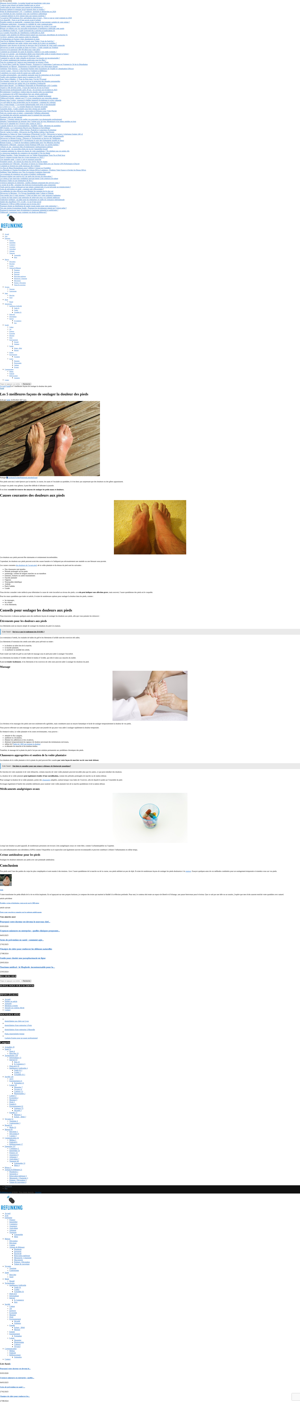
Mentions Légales (11, 1006)
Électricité (16, 274)
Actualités (9, 1047)
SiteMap (38, 1192)
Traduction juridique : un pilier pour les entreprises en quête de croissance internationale (32, 200)
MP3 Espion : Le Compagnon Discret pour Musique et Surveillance (25, 128)
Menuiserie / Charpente (20, 278)
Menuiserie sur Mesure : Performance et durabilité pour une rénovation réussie (29, 66)
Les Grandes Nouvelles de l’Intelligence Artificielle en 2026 (22, 33)
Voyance (16, 367)
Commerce (12, 245)
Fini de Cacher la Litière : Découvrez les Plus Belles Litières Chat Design (27, 132)
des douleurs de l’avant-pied (26, 565)
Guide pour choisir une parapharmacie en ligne (22, 958)
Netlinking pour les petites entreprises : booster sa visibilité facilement (25, 96)
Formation (17, 357)
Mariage (16, 350)
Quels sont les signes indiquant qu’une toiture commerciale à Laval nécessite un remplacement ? (35, 187)
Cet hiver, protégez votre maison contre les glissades (19, 37)
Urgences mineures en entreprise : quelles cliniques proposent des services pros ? (30, 183)
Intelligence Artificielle (15, 306)
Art (10, 329)
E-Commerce (17, 321)
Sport (10, 297)
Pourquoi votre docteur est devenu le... (15, 1369)
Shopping (16, 361)
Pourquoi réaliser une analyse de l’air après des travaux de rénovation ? (26, 176)
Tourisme (12, 289)
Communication (9, 369)
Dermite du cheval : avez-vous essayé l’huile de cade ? (20, 56)
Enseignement (13, 354)
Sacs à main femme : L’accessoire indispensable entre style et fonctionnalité (28, 105)
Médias (11, 371)
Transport (12, 253)
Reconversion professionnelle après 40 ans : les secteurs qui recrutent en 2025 (28, 90)
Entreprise (7, 238)
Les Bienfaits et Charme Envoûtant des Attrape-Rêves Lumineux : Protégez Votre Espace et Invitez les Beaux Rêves (43, 170)
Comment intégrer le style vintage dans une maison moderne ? (23, 16)
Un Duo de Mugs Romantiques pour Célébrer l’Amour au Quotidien (25, 168)
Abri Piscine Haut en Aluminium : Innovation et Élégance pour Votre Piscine (28, 111)
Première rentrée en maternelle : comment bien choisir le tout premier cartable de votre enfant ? (35, 22)
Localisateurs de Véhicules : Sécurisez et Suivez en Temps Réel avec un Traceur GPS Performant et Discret (39, 164)
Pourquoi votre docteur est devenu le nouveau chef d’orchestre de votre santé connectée (32, 45)
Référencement (13, 376)
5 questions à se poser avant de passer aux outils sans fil (20, 73)
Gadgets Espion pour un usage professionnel (21, 1038)
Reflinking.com (5, 1192)
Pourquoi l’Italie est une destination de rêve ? (16, 181)
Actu (6, 236)
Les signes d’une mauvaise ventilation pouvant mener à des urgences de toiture (29, 178)
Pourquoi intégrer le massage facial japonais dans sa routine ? (22, 9)
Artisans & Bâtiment (15, 268)
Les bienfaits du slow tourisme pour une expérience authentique (23, 14)
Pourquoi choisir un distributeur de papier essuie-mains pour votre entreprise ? (29, 206)
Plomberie (17, 270)
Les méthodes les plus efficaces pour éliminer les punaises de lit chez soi (26, 191)
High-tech (12, 314)
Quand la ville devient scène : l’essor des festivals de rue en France (24, 88)
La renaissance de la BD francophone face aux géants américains (24, 94)
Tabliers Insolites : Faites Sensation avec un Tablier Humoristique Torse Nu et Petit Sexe (32, 155)
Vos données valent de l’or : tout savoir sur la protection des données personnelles (30, 81)
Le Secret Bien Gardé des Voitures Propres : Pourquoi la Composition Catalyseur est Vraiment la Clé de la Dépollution (44, 64)
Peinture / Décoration (20, 283)
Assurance (12, 247)
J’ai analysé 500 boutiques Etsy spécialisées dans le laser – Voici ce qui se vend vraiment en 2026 (36, 18)
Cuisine (11, 266)
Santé (6, 293)
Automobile (17, 255)
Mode (6, 300)
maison (188, 871)
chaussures (46, 780)
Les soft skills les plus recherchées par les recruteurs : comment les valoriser (28, 102)
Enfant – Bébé (18, 348)
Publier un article (11, 1001)
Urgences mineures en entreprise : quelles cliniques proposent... (30, 931)
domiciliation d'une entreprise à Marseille (20, 1030)
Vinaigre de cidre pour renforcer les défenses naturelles (26, 949)
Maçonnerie (17, 281)
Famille (11, 346)
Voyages (7, 287)
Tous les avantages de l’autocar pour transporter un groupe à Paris (24, 62)
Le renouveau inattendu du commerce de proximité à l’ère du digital (25, 153)
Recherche (26, 384)
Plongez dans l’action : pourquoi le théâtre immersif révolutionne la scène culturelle (30, 100)
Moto (15, 257)
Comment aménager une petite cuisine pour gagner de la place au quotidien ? (28, 43)
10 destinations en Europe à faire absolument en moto (19, 39)
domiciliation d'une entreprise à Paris (18, 1025)
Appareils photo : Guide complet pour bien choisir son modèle (23, 109)
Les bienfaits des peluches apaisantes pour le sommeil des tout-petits (25, 115)
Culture (11, 327)
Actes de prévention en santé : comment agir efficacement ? (22, 189)
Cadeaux (16, 365)
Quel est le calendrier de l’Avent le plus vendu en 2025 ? (21, 124)
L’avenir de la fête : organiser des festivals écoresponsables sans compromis (28, 185)
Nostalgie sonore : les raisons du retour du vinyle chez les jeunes (23, 162)
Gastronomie (13, 291)
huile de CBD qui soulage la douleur (26, 744)
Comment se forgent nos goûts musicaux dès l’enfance (20, 166)
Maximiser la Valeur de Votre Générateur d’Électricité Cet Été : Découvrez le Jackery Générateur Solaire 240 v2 (41, 134)
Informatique (13, 316)
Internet (11, 319)
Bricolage (12, 264)
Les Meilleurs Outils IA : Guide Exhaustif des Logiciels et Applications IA (27, 31)
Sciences (11, 331)
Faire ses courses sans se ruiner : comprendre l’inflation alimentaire (24, 113)
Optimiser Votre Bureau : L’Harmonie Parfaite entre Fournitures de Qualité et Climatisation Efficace (37, 69)
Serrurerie (17, 272)
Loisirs (11, 359)
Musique (11, 335)
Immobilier (12, 242)
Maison (7, 259)
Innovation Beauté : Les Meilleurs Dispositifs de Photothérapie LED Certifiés (28, 86)
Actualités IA (17, 312)
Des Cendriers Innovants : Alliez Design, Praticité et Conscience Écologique (28, 130)
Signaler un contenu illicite (14, 1008)
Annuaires (17, 378)
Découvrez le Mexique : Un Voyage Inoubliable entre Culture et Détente (27, 193)
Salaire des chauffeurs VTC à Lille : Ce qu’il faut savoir (20, 202)
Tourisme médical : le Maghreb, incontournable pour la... (27, 967)
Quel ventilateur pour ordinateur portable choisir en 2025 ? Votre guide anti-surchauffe (32, 136)
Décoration (12, 261)
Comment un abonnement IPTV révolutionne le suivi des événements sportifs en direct (32, 140)
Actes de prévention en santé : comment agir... (22, 940)
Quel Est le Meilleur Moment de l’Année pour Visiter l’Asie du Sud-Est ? (27, 41)
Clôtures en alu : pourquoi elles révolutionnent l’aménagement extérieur (26, 147)
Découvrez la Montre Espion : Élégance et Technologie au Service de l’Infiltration (30, 138)
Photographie (17, 363)
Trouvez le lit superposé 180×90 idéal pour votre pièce (20, 50)
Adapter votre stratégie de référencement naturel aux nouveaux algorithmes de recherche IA (34, 35)
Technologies (8, 304)
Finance (11, 240)
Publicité (11, 373)
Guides (16, 310)
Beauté (11, 302)
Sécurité (16, 342)
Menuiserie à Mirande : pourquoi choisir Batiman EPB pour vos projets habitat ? (29, 145)
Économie (12, 333)
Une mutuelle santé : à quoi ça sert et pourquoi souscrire (20, 159)
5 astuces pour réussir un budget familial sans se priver (20, 5)
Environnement (13, 340)
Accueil (7, 234)
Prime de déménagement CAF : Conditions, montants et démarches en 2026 (28, 12)
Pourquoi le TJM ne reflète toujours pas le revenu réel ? (20, 204)
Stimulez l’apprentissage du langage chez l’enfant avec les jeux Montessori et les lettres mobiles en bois (38, 121)
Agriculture (12, 249)
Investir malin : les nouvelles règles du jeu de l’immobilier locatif (24, 149)
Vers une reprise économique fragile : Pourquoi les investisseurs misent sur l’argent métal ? (33, 208)
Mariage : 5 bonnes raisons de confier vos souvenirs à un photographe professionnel (31, 119)
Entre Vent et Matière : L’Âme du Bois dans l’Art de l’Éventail (23, 79)
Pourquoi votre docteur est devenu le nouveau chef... (25, 921)
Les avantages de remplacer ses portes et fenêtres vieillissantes (23, 174)
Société (7, 325)
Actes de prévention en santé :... (12, 1387)
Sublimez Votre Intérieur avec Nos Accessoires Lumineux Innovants (25, 172)
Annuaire (8, 1004)
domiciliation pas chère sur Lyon (17, 1021)
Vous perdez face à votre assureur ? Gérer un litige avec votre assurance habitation (30, 195)
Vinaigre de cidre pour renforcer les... (15, 1396)
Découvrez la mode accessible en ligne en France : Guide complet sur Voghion (29, 47)
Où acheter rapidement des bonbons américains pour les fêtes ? (23, 60)
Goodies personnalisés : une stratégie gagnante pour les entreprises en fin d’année (30, 75)
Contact (7, 380)
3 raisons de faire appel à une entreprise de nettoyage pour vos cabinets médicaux (30, 198)
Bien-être (11, 295)
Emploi (11, 352)
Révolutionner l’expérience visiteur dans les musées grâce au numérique (26, 92)
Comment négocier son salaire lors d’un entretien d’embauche (23, 83)
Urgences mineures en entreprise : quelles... (17, 1378)
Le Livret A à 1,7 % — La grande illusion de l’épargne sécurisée (24, 107)
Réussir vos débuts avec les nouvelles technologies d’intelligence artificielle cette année (32, 28)
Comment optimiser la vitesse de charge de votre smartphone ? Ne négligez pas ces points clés (34, 151)
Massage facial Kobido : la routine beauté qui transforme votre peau (25, 3)
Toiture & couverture (20, 285)
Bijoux (8, 1168)
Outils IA (16, 308)
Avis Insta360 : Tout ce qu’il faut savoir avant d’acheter (20, 20)
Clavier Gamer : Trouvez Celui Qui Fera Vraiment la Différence (23, 71)
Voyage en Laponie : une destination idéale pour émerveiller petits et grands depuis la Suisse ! (34, 54)
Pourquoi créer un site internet (11, 117)
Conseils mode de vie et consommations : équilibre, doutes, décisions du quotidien (30, 126)
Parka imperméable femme (14, 1034)
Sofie (8, 400)
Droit (10, 338)
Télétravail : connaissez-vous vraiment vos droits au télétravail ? (23, 212)
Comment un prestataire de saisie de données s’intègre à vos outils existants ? (28, 52)
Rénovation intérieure (20, 276)
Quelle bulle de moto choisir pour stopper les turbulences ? (21, 7)
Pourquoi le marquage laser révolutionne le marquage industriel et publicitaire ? (29, 210)
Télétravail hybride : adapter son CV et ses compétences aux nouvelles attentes (29, 98)
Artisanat (11, 251)
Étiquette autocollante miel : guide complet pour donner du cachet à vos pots (28, 26)
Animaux (16, 344)
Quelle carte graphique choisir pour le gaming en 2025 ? (20, 77)
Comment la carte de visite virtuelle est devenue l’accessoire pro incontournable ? (30, 58)
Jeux (15, 323)
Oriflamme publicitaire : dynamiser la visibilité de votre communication (26, 24)
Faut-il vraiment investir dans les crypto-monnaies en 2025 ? (22, 157)
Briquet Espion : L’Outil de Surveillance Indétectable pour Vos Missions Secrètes (30, 143)
